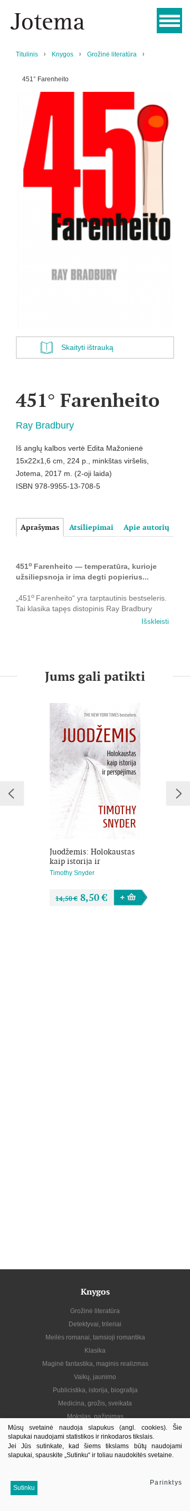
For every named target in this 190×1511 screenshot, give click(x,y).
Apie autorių (146, 527)
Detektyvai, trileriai (95, 1324)
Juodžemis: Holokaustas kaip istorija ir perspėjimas (92, 856)
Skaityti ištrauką (87, 347)
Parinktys (166, 1482)
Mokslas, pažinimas (95, 1416)
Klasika (95, 1350)
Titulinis (27, 54)
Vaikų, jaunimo (95, 1377)
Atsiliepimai (91, 527)
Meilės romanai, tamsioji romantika (95, 1337)
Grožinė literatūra (112, 54)
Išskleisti (155, 621)
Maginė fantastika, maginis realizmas (95, 1363)
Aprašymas (40, 527)
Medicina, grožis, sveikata (95, 1403)
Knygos (62, 54)
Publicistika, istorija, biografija (95, 1390)
